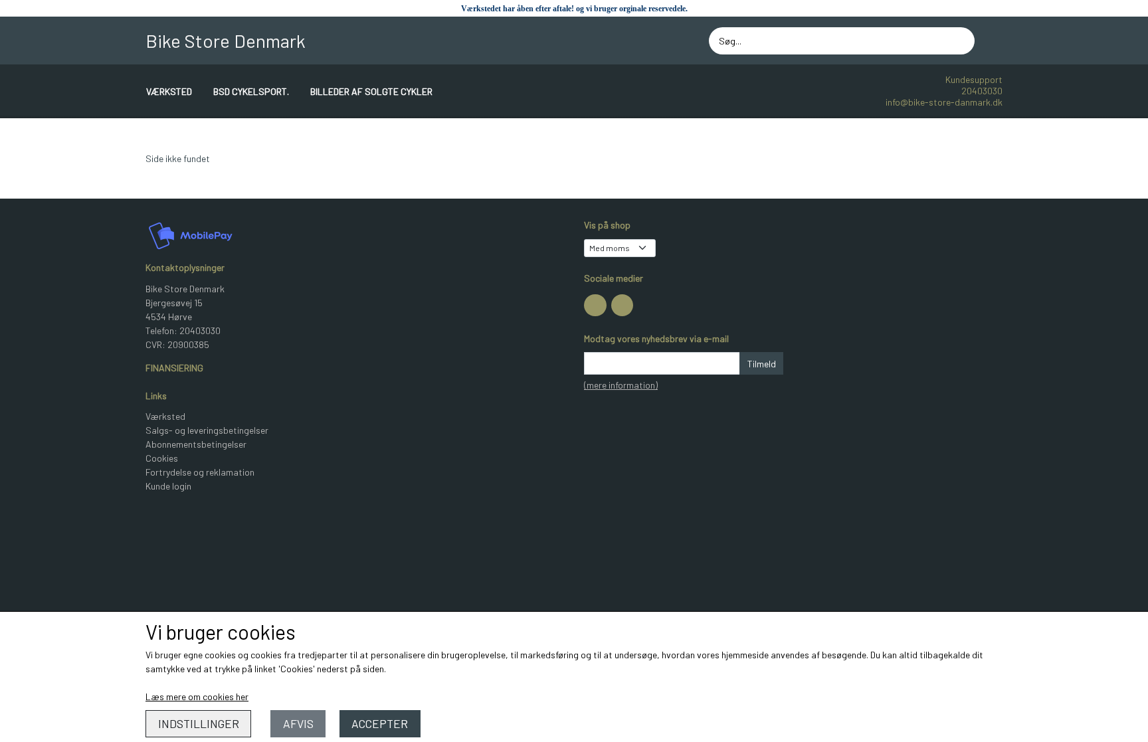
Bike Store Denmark (225, 40)
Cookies (161, 458)
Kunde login (168, 486)
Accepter (379, 723)
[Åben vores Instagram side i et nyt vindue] (622, 305)
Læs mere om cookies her (196, 696)
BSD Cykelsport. (251, 91)
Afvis (298, 723)
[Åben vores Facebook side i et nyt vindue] (595, 305)
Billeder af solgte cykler (371, 91)
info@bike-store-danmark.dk (944, 102)
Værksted (169, 91)
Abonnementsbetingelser (195, 444)
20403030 (982, 90)
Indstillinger (198, 723)
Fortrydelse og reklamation (199, 472)
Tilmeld (761, 363)
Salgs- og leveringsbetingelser (206, 430)
